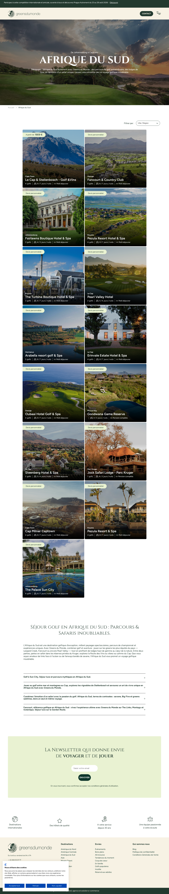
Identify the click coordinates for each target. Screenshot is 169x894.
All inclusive (100, 855)
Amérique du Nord (68, 849)
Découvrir (114, 2)
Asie (62, 858)
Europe (64, 864)
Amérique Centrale (68, 852)
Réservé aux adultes (103, 872)
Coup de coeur (101, 861)
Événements (100, 849)
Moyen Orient (66, 861)
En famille (99, 864)
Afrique (64, 869)
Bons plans (99, 852)
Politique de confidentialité (143, 852)
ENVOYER (85, 777)
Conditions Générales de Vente (145, 855)
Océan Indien (66, 866)
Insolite (98, 869)
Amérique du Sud (68, 855)
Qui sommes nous (141, 844)
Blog (134, 849)
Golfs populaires (102, 866)
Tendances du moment (104, 858)
